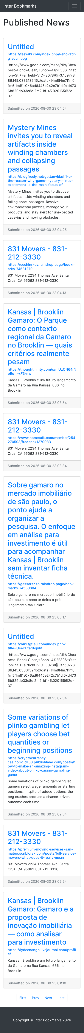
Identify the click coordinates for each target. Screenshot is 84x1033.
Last (61, 998)
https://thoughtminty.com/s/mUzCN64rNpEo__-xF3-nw (42, 371)
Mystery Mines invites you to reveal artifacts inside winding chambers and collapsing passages (40, 148)
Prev (35, 998)
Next (48, 998)
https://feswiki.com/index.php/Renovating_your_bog (42, 56)
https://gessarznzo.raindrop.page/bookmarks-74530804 (41, 586)
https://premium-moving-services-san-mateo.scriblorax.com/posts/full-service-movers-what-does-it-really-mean (42, 853)
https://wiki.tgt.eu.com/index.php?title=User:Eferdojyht (36, 646)
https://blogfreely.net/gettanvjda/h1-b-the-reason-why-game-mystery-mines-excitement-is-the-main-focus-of (40, 180)
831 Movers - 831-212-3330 (38, 253)
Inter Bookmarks (19, 6)
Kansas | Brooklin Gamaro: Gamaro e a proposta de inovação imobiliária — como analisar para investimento (41, 921)
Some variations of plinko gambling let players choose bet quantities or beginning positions (40, 734)
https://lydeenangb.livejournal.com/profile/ (42, 952)
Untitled (21, 46)
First (22, 998)
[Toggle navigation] (74, 6)
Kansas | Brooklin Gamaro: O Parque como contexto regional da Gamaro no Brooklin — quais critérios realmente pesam (40, 337)
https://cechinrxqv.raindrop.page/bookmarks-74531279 (41, 266)
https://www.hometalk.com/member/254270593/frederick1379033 (41, 440)
